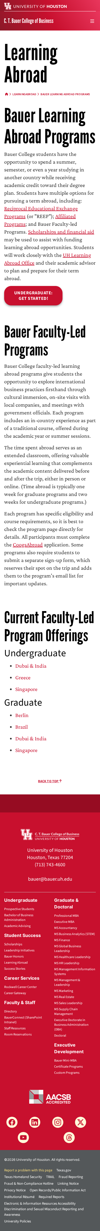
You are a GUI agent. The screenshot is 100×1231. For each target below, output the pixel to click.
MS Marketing (63, 991)
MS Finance (62, 940)
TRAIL (50, 1176)
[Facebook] (12, 1122)
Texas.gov (63, 1170)
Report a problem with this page (28, 1170)
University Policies (17, 1221)
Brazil (21, 727)
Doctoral (60, 1035)
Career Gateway (15, 993)
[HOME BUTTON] (6, 94)
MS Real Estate (64, 997)
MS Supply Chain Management (66, 1011)
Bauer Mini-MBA (65, 1060)
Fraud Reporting (71, 1176)
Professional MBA (66, 915)
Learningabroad (24, 94)
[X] (80, 1122)
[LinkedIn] (34, 1122)
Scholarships (13, 944)
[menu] (92, 21)
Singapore (26, 689)
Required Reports (51, 1196)
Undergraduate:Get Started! (33, 296)
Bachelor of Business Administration (18, 917)
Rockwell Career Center (20, 987)
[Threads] (69, 1137)
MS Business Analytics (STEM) (74, 934)
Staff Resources (15, 1028)
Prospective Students (19, 909)
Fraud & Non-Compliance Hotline (28, 1183)
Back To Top (48, 781)
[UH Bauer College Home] (28, 21)
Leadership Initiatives (19, 950)
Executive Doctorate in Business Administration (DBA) (71, 1025)
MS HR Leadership (66, 963)
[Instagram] (57, 1122)
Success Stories (14, 968)
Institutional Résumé (19, 1196)
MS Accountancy (65, 928)
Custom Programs (66, 1072)
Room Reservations (18, 1034)
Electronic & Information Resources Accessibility (40, 1203)
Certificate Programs (68, 1066)
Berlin (22, 715)
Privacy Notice (15, 1190)
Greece (23, 677)
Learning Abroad (16, 962)
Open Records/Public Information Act (58, 1190)
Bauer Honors (14, 956)
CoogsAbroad (28, 544)
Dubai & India (30, 666)
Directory (10, 1011)
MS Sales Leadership (68, 1003)
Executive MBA (64, 922)
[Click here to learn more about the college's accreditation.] (50, 1096)
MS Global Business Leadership (67, 948)
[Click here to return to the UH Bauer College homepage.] (50, 834)
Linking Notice (68, 1183)
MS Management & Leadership (67, 982)
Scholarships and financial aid (61, 232)
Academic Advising (17, 926)
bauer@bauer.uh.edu (50, 879)
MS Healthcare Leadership (72, 957)
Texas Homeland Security (23, 1176)
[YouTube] (23, 1137)
